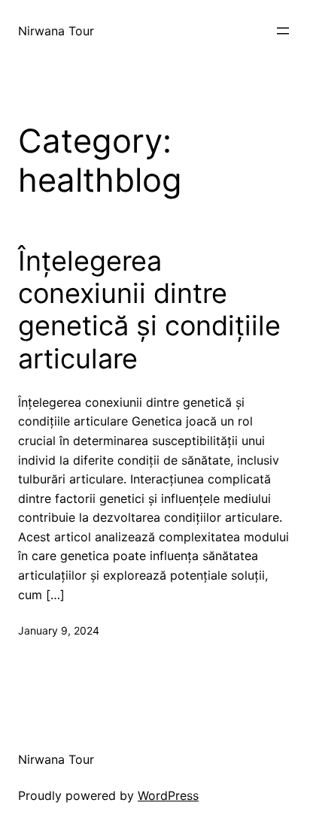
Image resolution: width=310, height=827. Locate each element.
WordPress (168, 795)
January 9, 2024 (58, 630)
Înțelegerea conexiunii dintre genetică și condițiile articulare (149, 310)
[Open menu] (283, 31)
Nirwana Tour (56, 30)
